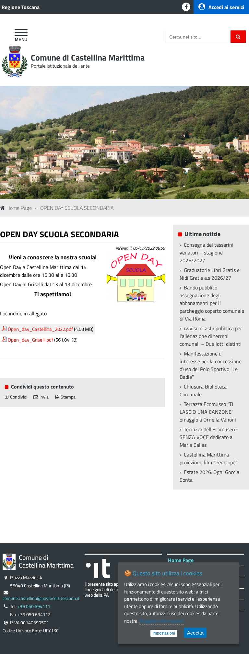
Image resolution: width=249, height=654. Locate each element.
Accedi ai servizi (226, 7)
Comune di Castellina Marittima (88, 57)
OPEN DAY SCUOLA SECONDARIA (76, 208)
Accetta (195, 633)
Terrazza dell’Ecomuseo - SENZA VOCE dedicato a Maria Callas (209, 437)
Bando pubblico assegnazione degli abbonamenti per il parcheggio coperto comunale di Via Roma (212, 303)
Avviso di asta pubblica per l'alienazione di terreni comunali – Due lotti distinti (211, 336)
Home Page (19, 208)
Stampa (68, 396)
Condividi (18, 396)
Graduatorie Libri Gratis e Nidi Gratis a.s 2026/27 (210, 274)
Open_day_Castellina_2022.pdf (40, 329)
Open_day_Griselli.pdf (30, 340)
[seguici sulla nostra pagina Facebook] (186, 7)
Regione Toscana (21, 7)
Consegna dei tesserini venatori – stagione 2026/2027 (206, 252)
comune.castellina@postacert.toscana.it (41, 598)
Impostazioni (164, 633)
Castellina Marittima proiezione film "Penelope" (208, 458)
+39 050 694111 (33, 606)
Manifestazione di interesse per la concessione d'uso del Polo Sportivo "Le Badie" (211, 365)
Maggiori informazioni (161, 621)
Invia (44, 396)
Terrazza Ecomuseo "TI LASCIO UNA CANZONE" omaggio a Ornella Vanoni (208, 411)
